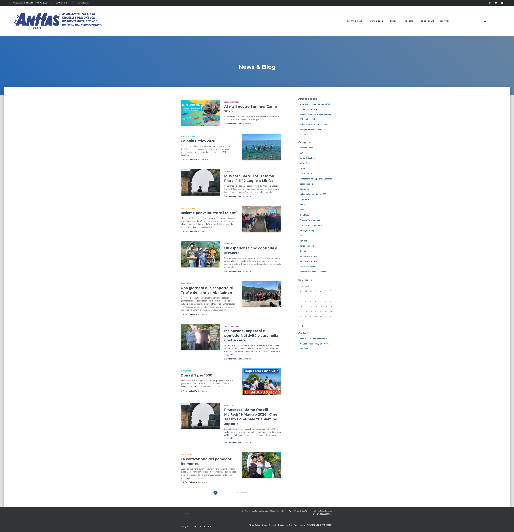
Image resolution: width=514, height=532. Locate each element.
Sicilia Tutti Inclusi (307, 267)
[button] (485, 21)
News (302, 210)
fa (247, 124)
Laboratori (304, 199)
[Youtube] (502, 3)
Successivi (241, 493)
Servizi (392, 21)
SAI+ (302, 236)
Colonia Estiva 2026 (198, 141)
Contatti (444, 21)
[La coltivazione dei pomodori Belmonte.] (261, 465)
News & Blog (376, 21)
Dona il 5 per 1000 (196, 375)
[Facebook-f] (484, 3)
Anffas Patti (229, 172)
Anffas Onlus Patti (307, 158)
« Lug (300, 326)
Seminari (304, 241)
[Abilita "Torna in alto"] (508, 526)
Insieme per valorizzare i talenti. (209, 213)
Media (302, 205)
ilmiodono (304, 189)
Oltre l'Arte (304, 215)
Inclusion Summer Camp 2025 (313, 194)
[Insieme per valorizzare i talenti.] (261, 219)
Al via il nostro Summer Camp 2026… (316, 104)
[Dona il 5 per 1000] (261, 381)
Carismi (303, 168)
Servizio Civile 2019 (308, 261)
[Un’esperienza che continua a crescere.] (200, 254)
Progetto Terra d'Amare (310, 220)
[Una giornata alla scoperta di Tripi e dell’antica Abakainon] (261, 294)
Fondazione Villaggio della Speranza (316, 179)
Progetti (408, 21)
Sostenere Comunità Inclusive (313, 272)
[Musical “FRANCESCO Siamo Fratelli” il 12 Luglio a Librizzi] (200, 182)
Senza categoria (231, 102)
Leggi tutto (185, 155)
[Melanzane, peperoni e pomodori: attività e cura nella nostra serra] (200, 337)
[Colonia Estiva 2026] (261, 147)
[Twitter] (496, 3)
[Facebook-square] (194, 526)
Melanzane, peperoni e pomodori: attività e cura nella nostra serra (251, 335)
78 (232, 493)
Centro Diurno (354, 21)
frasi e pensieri (306, 184)
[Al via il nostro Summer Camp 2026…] (200, 113)
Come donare (427, 21)
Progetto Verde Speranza (311, 225)
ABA (301, 153)
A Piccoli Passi (306, 148)
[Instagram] (490, 3)
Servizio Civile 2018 (308, 256)
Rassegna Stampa (307, 230)
